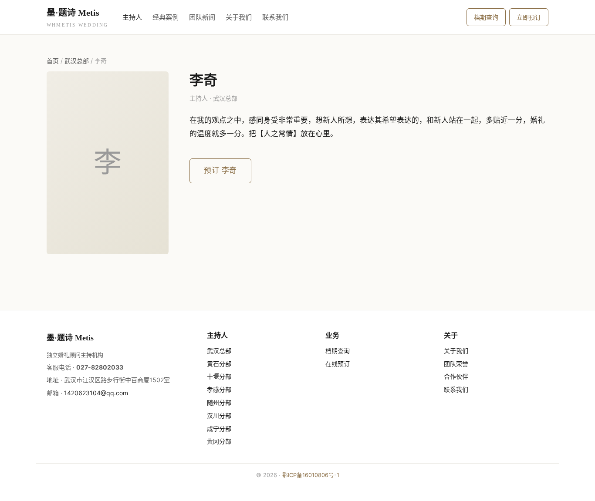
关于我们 (239, 17)
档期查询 (486, 17)
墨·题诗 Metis (77, 17)
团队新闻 (202, 17)
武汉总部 (76, 60)
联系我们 (275, 17)
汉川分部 (219, 415)
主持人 (132, 17)
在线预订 (337, 363)
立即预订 (529, 17)
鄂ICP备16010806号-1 (310, 475)
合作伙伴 (456, 376)
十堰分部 (219, 376)
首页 (53, 60)
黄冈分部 (219, 441)
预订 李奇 (220, 170)
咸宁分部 (219, 428)
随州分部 (219, 402)
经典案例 (165, 17)
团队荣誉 (456, 363)
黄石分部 (219, 363)
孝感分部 (219, 389)
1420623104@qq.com (96, 393)
